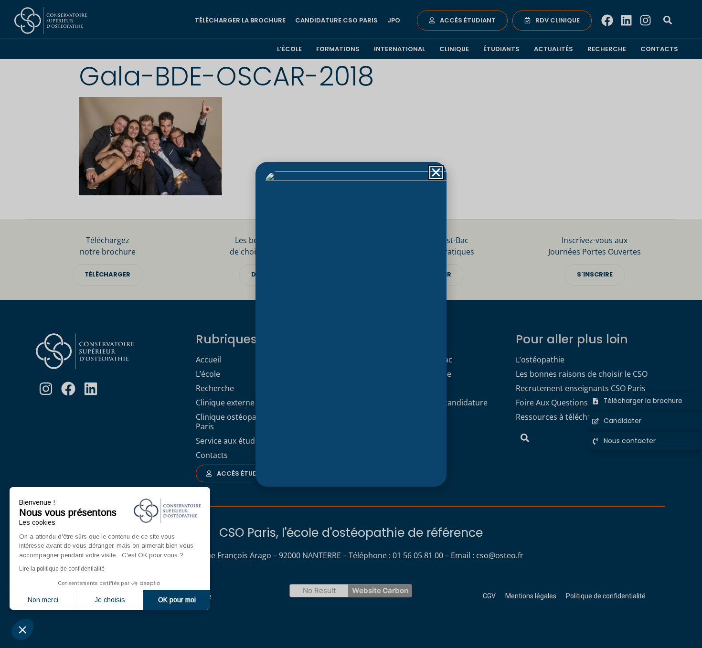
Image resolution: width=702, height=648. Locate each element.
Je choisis (110, 600)
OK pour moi (177, 600)
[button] (22, 629)
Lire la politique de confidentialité (62, 568)
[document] (351, 324)
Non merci (43, 600)
